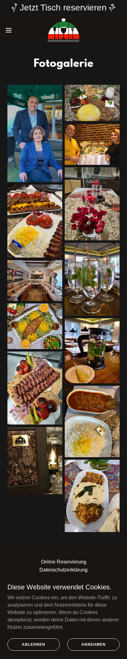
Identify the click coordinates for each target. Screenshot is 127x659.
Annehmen (93, 644)
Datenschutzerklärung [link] (63, 569)
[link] (63, 30)
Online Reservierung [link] (63, 561)
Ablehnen (33, 644)
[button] (11, 30)
